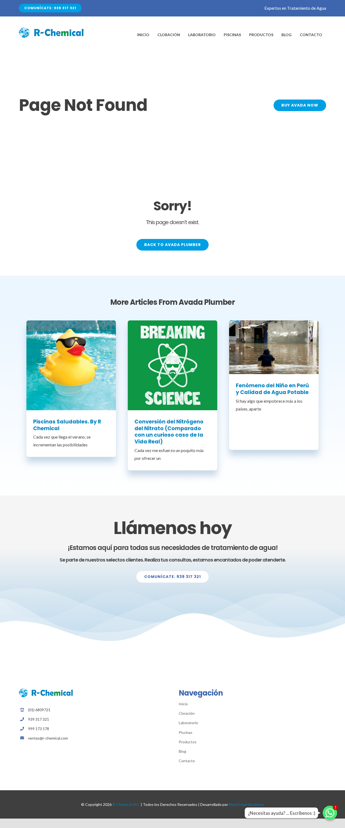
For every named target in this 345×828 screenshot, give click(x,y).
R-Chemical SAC (126, 804)
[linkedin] (92, 747)
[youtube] (100, 747)
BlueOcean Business (246, 804)
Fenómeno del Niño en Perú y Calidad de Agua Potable (272, 389)
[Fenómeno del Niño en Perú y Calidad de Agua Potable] (274, 347)
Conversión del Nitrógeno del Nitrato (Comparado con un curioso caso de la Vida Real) (168, 432)
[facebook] (84, 747)
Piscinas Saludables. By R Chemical (67, 425)
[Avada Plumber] (51, 29)
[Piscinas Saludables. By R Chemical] (71, 365)
